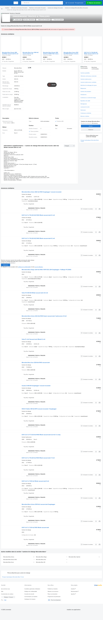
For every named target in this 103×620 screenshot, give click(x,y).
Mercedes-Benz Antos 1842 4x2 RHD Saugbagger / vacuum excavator (42, 192)
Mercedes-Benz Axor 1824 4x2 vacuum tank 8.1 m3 (30, 53)
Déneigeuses (84, 103)
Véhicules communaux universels (88, 76)
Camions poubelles (85, 73)
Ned (5, 600)
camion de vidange (18, 76)
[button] (96, 208)
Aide (2, 591)
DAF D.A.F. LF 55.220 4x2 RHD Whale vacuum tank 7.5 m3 (38, 458)
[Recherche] (23, 3)
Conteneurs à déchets (86, 113)
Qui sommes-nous (5, 588)
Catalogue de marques (29, 599)
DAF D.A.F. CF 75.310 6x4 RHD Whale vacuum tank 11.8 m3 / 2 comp (41, 434)
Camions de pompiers (86, 91)
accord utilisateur (39, 266)
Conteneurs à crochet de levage (88, 97)
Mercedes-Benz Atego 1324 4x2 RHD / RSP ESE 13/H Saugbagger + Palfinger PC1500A (46, 269)
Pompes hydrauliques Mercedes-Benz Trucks (90, 141)
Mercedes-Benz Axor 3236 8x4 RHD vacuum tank (36, 362)
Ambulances (83, 94)
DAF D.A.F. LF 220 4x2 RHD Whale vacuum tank (35, 527)
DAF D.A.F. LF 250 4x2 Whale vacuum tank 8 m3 (35, 481)
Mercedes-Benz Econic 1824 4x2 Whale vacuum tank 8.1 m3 (10, 53)
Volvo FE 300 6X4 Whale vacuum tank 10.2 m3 (35, 292)
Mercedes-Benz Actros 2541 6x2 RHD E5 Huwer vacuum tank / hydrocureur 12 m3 (71, 53)
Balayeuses (83, 88)
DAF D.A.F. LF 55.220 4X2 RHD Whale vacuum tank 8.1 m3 (38, 215)
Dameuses (83, 110)
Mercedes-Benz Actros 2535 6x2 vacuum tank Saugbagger (38, 504)
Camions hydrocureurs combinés (88, 82)
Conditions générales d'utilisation (32, 588)
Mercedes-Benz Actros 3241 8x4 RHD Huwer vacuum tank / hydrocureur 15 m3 (44, 316)
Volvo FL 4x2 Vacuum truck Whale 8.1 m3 (33, 339)
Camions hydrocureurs (86, 79)
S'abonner (5, 265)
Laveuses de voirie (85, 107)
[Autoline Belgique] (6, 2)
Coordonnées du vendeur (7, 594)
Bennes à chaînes (85, 116)
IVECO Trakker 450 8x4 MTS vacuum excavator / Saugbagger (39, 409)
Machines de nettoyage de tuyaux (89, 85)
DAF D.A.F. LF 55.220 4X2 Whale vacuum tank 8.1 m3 (91, 53)
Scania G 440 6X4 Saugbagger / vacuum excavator (36, 385)
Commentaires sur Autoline (30, 596)
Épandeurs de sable (85, 100)
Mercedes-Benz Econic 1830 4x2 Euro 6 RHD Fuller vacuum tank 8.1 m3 (51, 53)
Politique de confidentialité (30, 591)
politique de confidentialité (24, 266)
